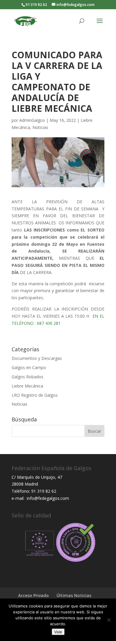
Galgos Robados (27, 376)
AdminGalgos (32, 120)
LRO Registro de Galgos (35, 395)
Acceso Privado (33, 595)
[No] (109, 620)
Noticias (40, 127)
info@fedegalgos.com (47, 498)
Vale (58, 631)
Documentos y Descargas (37, 358)
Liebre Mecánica (27, 386)
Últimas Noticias (74, 595)
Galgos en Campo (29, 367)
